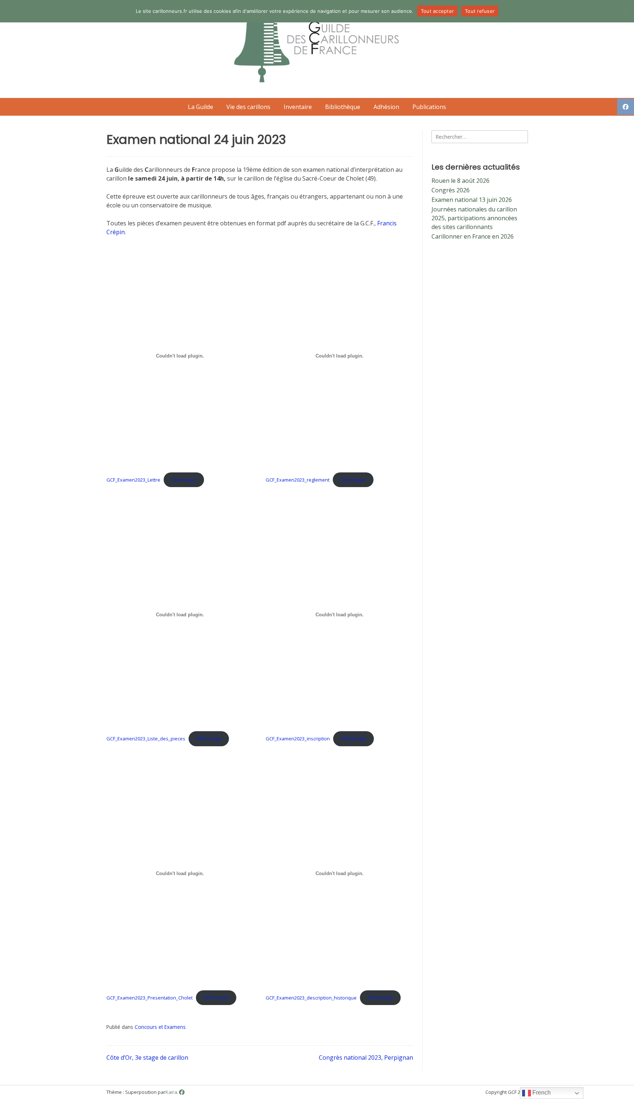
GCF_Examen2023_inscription (298, 738)
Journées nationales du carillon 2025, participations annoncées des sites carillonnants (474, 218)
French (541, 1092)
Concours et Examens (160, 1026)
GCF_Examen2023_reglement (297, 479)
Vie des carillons (248, 107)
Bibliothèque (342, 107)
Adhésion (386, 107)
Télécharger (184, 479)
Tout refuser (480, 11)
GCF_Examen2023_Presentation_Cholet (149, 997)
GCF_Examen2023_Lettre (133, 479)
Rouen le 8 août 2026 (460, 181)
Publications (429, 107)
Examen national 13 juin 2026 (471, 200)
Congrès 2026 (450, 190)
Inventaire (298, 107)
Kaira (171, 1092)
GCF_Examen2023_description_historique (311, 997)
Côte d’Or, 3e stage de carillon (147, 1057)
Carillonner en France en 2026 (472, 236)
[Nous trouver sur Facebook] (181, 1092)
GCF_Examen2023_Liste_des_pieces (145, 738)
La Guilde (200, 107)
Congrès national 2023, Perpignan (366, 1057)
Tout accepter (437, 11)
